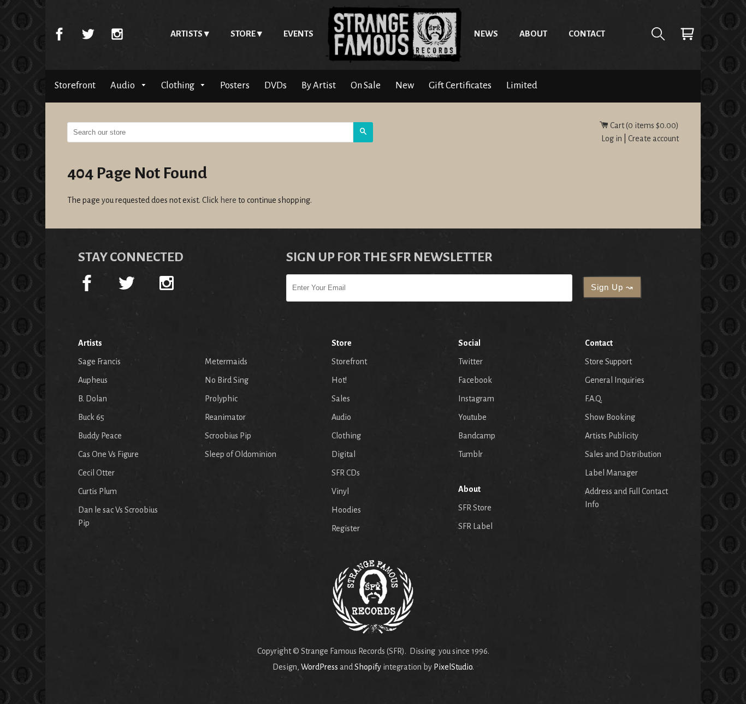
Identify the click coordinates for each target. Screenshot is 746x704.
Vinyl (340, 491)
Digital (343, 454)
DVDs (275, 85)
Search (658, 34)
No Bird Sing (226, 380)
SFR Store (475, 507)
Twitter (88, 34)
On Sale (366, 85)
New (404, 85)
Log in (611, 138)
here (228, 200)
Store (243, 33)
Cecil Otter (96, 472)
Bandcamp (476, 435)
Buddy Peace (100, 435)
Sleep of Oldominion (240, 454)
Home (394, 34)
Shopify (367, 667)
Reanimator (225, 417)
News (486, 33)
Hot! (339, 380)
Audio (123, 85)
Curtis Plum (97, 491)
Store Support (608, 361)
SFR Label (475, 526)
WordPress (319, 667)
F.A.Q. (593, 398)
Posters (235, 85)
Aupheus (93, 380)
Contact (587, 33)
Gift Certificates (460, 85)
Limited (521, 85)
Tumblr (470, 454)
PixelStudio (453, 667)
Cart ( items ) (643, 125)
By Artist (318, 85)
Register (345, 528)
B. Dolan (92, 398)
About (533, 33)
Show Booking (610, 417)
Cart (687, 34)
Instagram (117, 34)
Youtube (472, 417)
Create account (653, 138)
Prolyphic (221, 398)
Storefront (75, 85)
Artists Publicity (611, 435)
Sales (340, 398)
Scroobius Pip (228, 435)
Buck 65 (91, 417)
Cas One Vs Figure (108, 454)
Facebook (59, 34)
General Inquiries (614, 380)
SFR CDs (345, 472)
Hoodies (346, 510)
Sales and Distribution (623, 454)
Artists (186, 33)
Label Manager (611, 472)
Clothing (178, 85)
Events (298, 33)
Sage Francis (99, 361)
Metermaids (226, 361)
